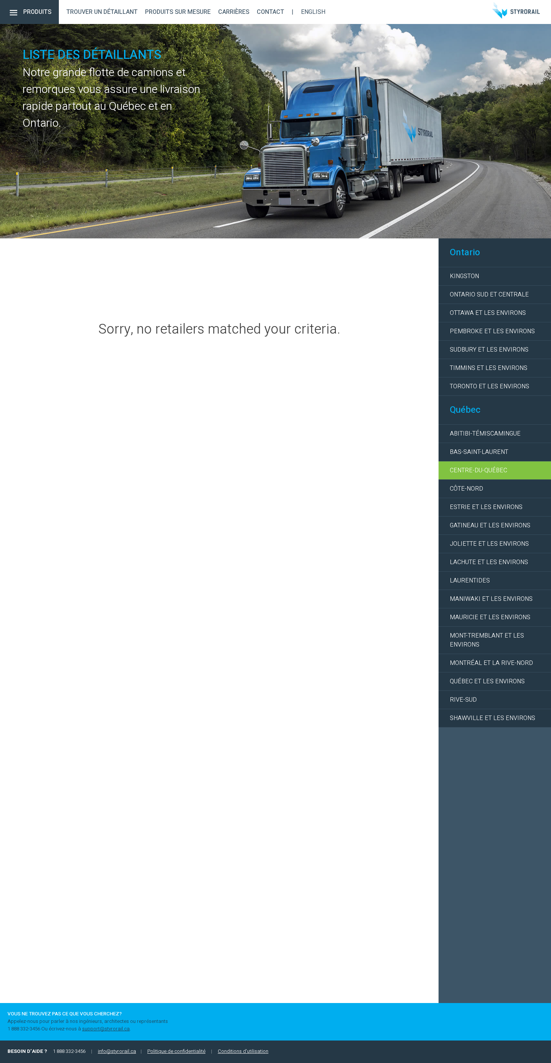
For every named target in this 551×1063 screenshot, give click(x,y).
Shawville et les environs (492, 718)
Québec (465, 409)
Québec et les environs (487, 681)
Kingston (464, 276)
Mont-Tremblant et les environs (487, 640)
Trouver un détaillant (102, 11)
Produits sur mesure (178, 11)
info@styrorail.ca (117, 1051)
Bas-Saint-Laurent (479, 452)
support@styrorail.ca (106, 1029)
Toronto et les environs (489, 386)
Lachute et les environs (489, 562)
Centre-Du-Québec (478, 470)
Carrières (233, 11)
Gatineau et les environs (490, 525)
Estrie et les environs (486, 507)
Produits (37, 11)
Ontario (465, 252)
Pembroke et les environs (492, 331)
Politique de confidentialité (176, 1051)
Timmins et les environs (488, 368)
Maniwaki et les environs (491, 598)
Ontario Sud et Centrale (489, 294)
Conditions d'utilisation (243, 1051)
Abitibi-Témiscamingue (485, 433)
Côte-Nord (466, 488)
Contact (270, 11)
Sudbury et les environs (489, 349)
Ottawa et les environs (488, 312)
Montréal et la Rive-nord (491, 663)
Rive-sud (463, 699)
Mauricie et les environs (490, 617)
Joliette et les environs (489, 543)
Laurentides (470, 580)
